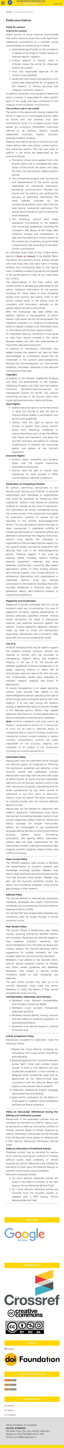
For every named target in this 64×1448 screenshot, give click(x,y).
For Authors (9, 1410)
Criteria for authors (24, 256)
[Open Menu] (3, 3)
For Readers (9, 1406)
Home (9, 12)
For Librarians (10, 1415)
